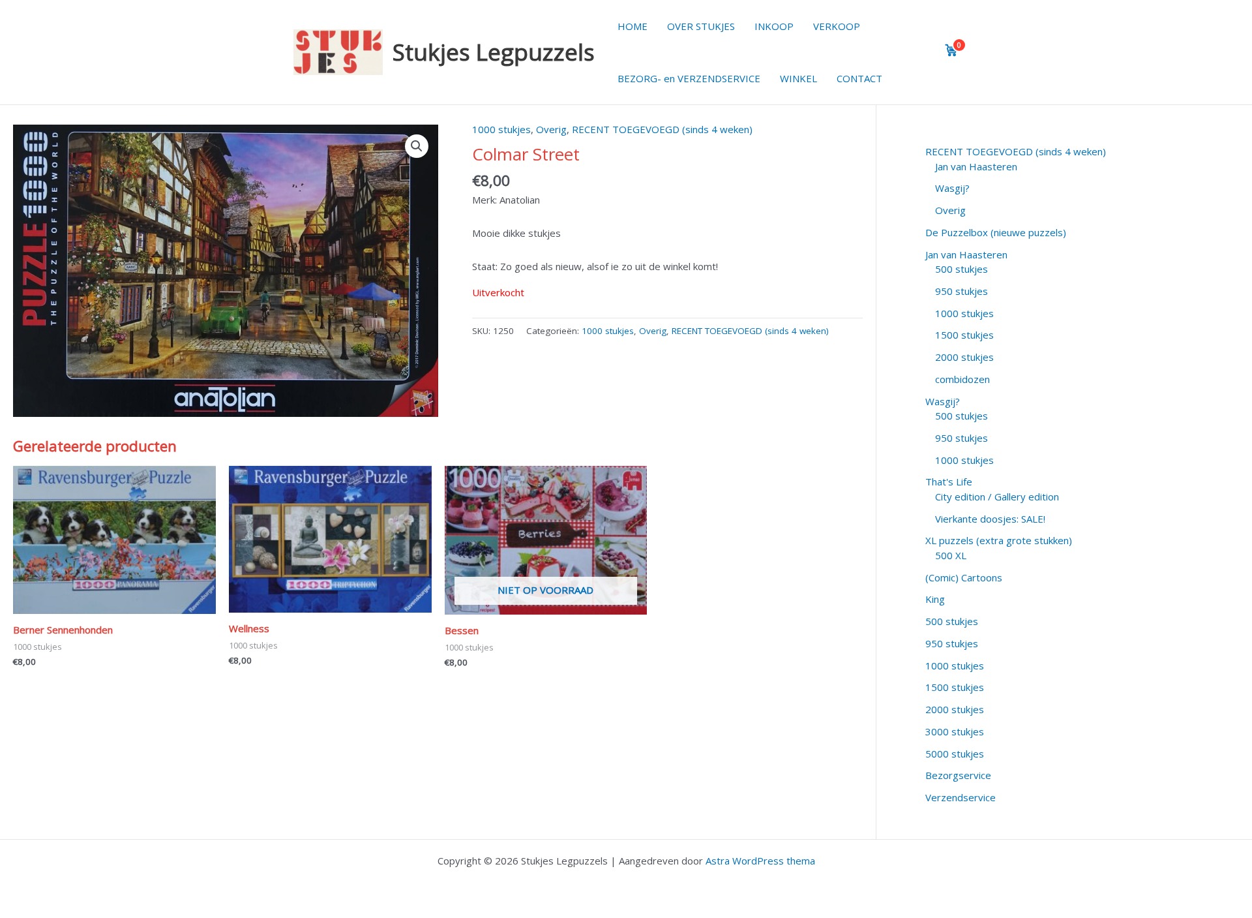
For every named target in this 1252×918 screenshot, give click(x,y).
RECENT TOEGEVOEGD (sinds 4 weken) (662, 129)
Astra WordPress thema (760, 860)
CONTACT (859, 78)
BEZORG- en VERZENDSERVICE (689, 78)
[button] (416, 146)
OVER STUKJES (701, 26)
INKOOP (774, 26)
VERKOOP (836, 26)
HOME (633, 26)
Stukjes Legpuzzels (494, 52)
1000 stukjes (501, 129)
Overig (551, 129)
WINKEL (798, 78)
